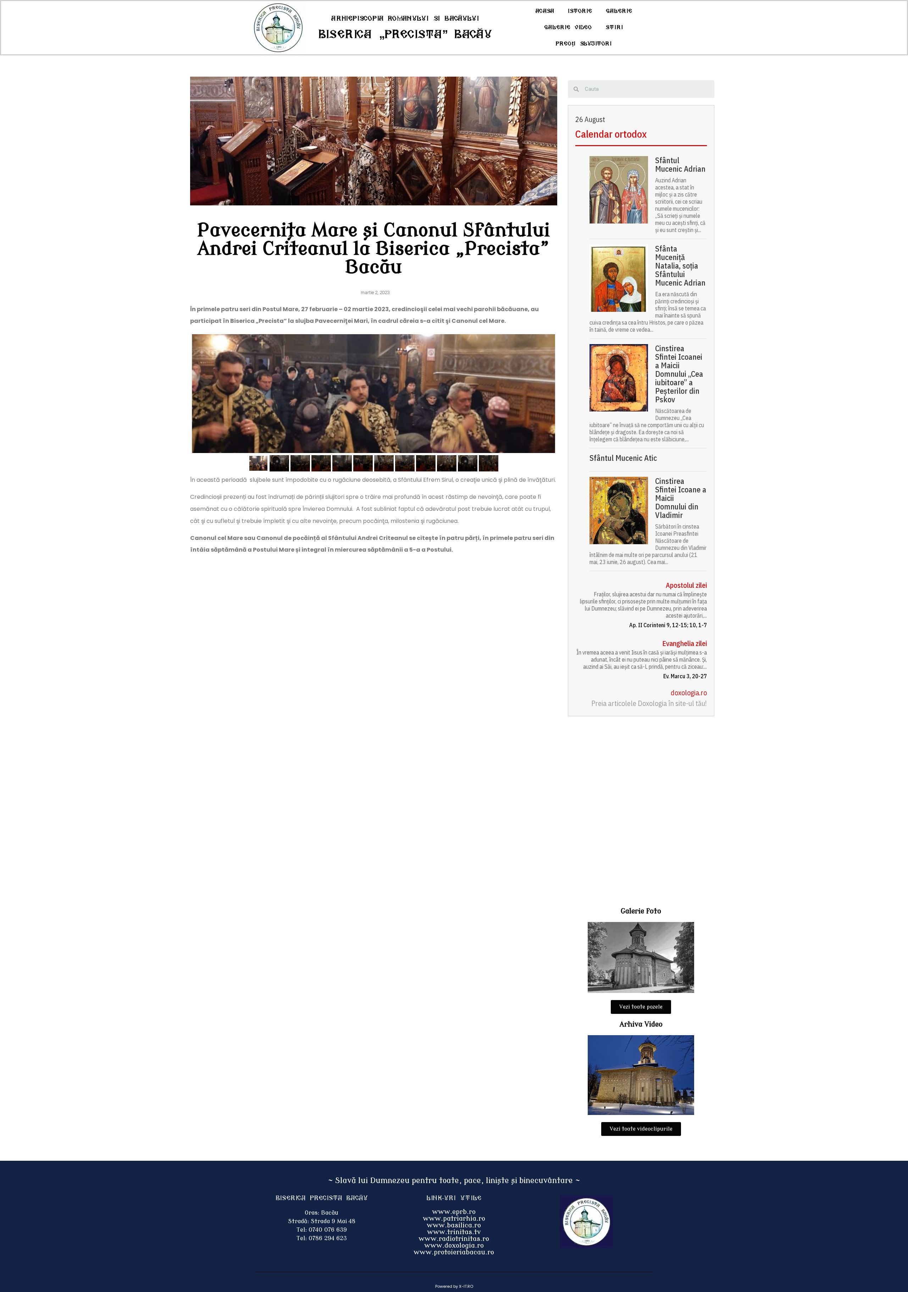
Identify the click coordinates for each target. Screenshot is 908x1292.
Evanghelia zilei (684, 643)
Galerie (619, 11)
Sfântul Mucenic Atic (623, 458)
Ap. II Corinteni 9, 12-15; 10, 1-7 (668, 625)
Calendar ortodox (611, 133)
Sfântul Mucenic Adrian (680, 164)
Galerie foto (641, 911)
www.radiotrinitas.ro (454, 1239)
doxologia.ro (689, 692)
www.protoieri (438, 1252)
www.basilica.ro (454, 1225)
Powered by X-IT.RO (454, 1286)
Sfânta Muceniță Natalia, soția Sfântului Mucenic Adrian (680, 265)
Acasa (545, 11)
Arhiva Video (641, 1024)
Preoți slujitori (584, 43)
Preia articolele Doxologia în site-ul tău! (649, 703)
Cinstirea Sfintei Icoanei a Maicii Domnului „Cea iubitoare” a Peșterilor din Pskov (679, 374)
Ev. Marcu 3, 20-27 (685, 676)
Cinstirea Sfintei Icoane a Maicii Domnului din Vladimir (680, 498)
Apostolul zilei (686, 585)
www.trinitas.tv (454, 1232)
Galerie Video (568, 27)
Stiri (614, 27)
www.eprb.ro (454, 1212)
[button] (641, 1007)
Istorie (580, 11)
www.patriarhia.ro (454, 1218)
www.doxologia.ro (454, 1245)
